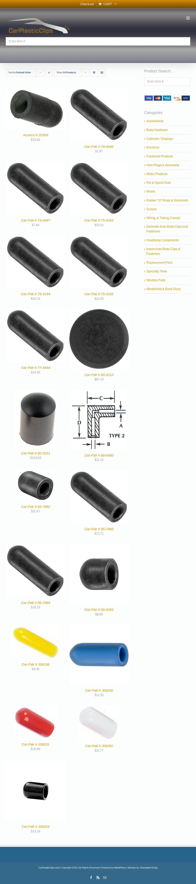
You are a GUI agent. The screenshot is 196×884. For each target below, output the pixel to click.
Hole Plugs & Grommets (162, 165)
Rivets (150, 191)
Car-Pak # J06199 (35, 664)
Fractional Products (159, 156)
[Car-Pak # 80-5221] (35, 392)
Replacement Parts (159, 262)
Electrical (152, 147)
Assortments (154, 121)
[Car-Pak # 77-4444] (35, 311)
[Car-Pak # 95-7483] (99, 472)
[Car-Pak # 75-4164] (35, 237)
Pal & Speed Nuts (158, 182)
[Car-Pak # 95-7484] (35, 546)
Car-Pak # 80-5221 (35, 453)
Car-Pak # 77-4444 (35, 368)
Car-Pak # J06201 (35, 744)
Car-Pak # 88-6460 (99, 455)
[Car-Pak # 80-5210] (99, 311)
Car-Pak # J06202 (99, 746)
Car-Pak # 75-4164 (35, 294)
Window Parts (155, 280)
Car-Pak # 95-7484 (35, 603)
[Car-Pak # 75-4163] (99, 164)
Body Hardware (157, 130)
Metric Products (156, 174)
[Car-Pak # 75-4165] (99, 237)
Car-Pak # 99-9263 (99, 610)
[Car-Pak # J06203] (35, 763)
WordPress (120, 867)
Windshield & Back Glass (163, 289)
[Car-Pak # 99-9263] (99, 546)
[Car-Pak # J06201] (35, 707)
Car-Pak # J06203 (35, 826)
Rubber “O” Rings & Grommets (167, 200)
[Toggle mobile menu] (188, 18)
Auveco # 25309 (35, 135)
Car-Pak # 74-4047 (35, 220)
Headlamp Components (162, 240)
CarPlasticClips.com (49, 867)
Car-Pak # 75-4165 (99, 294)
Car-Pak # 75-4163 (99, 220)
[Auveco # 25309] (35, 90)
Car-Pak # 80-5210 (99, 375)
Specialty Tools (156, 271)
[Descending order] (49, 73)
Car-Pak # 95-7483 (99, 529)
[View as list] (101, 72)
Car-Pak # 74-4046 (99, 147)
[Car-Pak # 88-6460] (99, 392)
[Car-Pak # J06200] (99, 627)
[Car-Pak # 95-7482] (35, 472)
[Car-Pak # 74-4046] (99, 90)
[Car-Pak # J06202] (99, 707)
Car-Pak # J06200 (99, 690)
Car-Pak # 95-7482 (35, 507)
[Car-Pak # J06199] (35, 627)
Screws (151, 209)
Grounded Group (149, 867)
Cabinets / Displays (159, 138)
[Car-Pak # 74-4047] (35, 164)
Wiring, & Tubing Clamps (163, 218)
